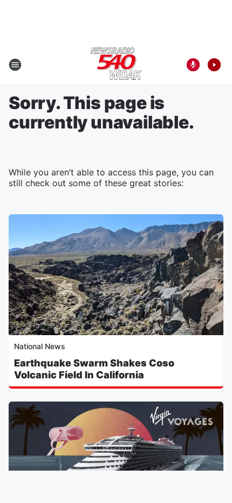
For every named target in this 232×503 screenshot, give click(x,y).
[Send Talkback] (193, 64)
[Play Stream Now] (214, 64)
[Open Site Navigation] (15, 64)
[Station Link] (116, 64)
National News (39, 346)
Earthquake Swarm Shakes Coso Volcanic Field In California (94, 368)
